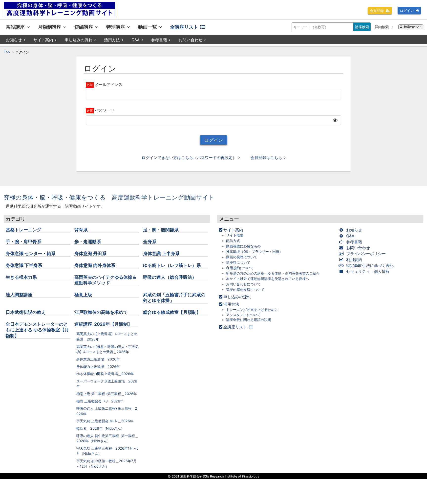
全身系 (149, 241)
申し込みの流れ (78, 39)
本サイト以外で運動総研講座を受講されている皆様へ (267, 279)
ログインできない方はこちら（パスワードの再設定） (189, 157)
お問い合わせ (190, 39)
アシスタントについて (243, 315)
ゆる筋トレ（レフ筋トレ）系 (172, 265)
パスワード (104, 110)
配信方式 (233, 241)
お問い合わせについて (243, 284)
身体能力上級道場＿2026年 (98, 366)
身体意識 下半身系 (24, 265)
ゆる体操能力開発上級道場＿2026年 (105, 374)
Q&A (135, 39)
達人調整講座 (19, 294)
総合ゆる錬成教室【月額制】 (172, 312)
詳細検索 (382, 27)
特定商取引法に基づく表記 (370, 265)
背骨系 (81, 229)
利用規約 (354, 259)
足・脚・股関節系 (161, 229)
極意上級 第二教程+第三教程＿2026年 (106, 394)
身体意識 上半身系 (161, 253)
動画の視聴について (241, 257)
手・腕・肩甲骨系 (23, 241)
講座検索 (362, 27)
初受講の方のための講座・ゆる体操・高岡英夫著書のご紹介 (273, 273)
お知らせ (14, 39)
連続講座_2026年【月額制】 (103, 324)
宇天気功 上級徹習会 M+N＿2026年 (104, 421)
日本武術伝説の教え (26, 312)
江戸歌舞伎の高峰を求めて (101, 312)
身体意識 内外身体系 (94, 265)
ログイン (407, 10)
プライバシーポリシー (366, 253)
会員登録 (377, 10)
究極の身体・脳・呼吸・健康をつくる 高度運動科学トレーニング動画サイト (109, 197)
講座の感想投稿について (245, 290)
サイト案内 (43, 39)
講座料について (238, 262)
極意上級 (83, 294)
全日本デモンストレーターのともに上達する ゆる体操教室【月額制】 (37, 329)
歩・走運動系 (87, 241)
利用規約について (240, 268)
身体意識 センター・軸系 (31, 253)
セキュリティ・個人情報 (368, 271)
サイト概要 (234, 235)
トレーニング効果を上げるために (252, 310)
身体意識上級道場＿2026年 (98, 359)
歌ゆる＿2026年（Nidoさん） (100, 428)
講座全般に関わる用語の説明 (248, 320)
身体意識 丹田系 (90, 253)
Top (7, 52)
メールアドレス (108, 84)
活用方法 (112, 39)
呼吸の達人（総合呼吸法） (169, 277)
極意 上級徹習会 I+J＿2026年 (100, 401)
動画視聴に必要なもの (243, 246)
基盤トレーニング (23, 229)
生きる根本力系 (21, 277)
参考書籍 (159, 39)
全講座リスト (184, 27)
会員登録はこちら (266, 157)
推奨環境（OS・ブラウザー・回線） (254, 252)
